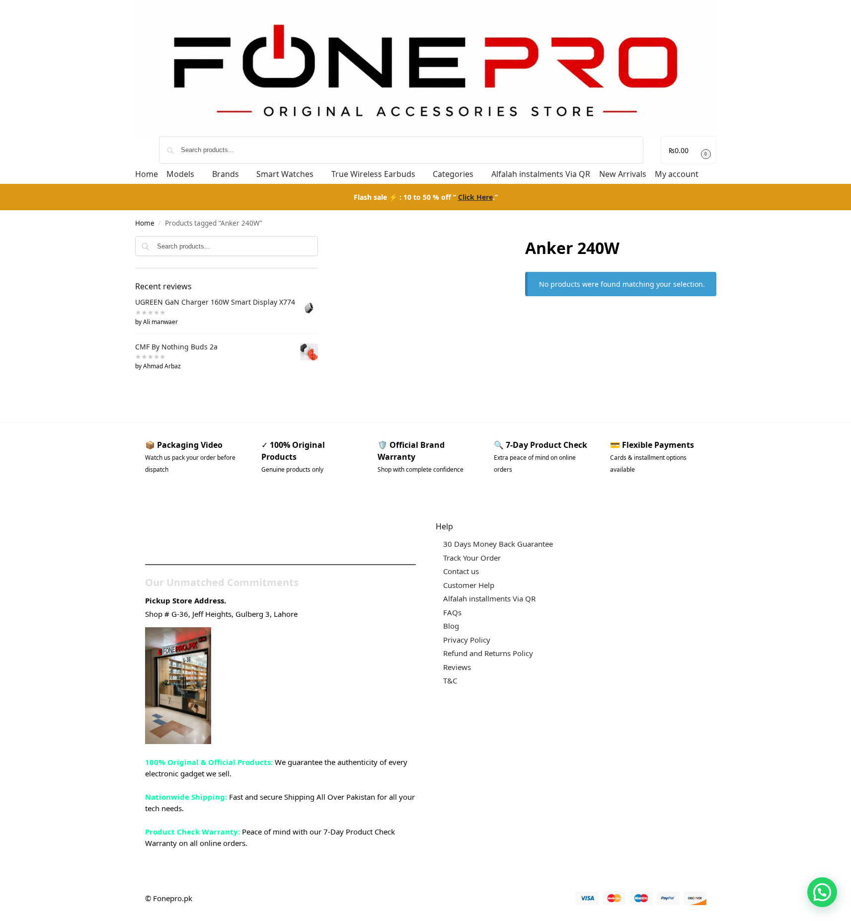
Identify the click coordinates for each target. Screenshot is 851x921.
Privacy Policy (466, 640)
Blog (451, 626)
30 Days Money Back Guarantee (498, 544)
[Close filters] (321, 243)
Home (145, 223)
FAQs (452, 612)
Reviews (457, 667)
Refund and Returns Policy (488, 653)
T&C (450, 680)
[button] (688, 150)
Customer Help (468, 585)
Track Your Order (472, 558)
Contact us (461, 571)
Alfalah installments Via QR (489, 598)
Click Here (475, 197)
